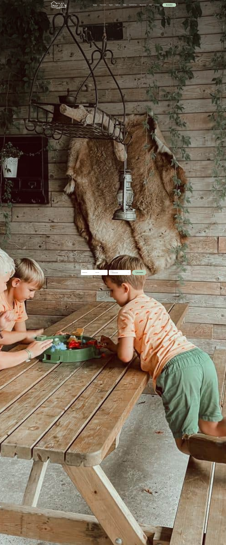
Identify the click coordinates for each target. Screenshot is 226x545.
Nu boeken (169, 5)
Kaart (111, 5)
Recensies (143, 5)
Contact (157, 5)
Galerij (117, 5)
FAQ (150, 5)
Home (95, 5)
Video (124, 5)
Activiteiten (133, 5)
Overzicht (103, 5)
